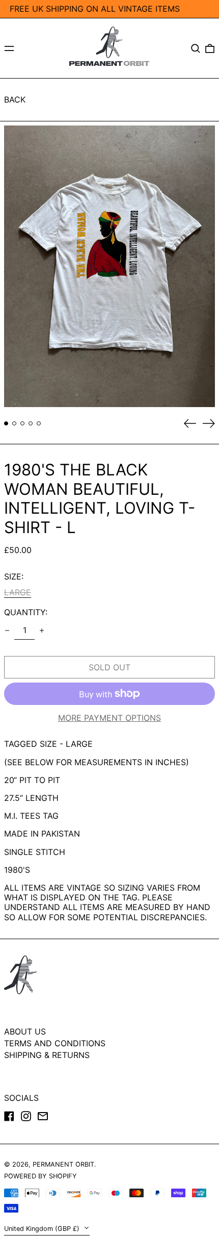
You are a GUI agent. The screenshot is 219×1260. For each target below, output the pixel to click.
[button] (195, 48)
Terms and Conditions (54, 1043)
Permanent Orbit (63, 1164)
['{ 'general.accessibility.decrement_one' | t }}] (7, 630)
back (14, 99)
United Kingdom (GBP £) (42, 1228)
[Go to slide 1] (6, 423)
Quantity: (25, 612)
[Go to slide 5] (39, 423)
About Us (25, 1031)
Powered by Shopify (40, 1176)
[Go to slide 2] (14, 423)
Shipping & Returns (47, 1055)
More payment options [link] (109, 718)
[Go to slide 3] (22, 423)
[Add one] (42, 630)
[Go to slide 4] (31, 423)
